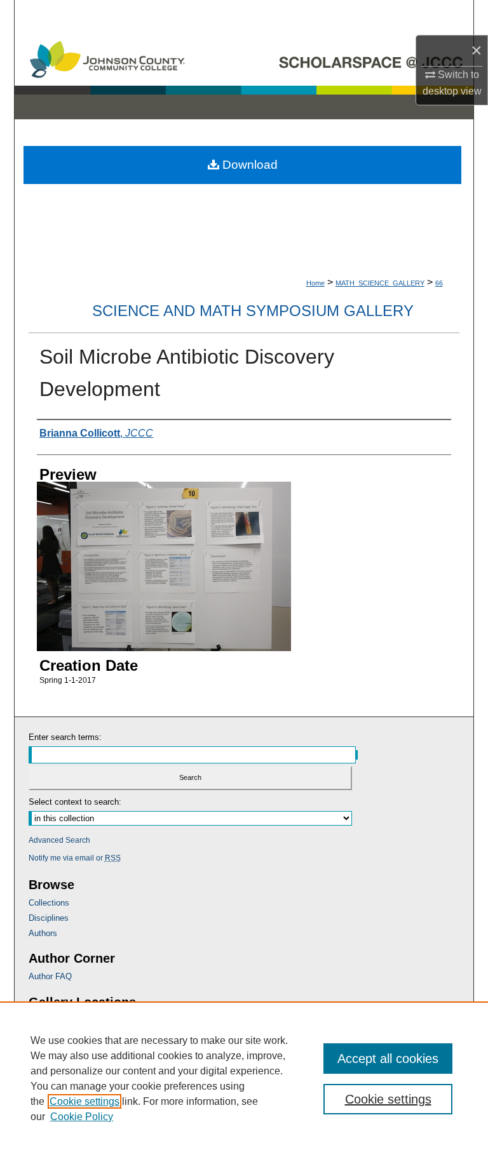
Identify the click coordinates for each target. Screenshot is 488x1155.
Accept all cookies (387, 1059)
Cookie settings (84, 1101)
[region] (244, 1078)
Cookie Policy (81, 1116)
